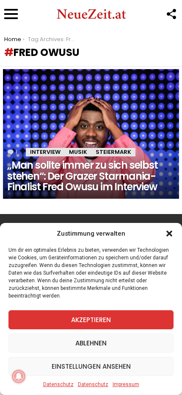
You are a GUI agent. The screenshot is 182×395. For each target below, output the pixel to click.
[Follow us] (171, 14)
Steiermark (113, 152)
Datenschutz (58, 384)
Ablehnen (91, 343)
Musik (78, 152)
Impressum (126, 384)
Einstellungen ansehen (91, 366)
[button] (169, 233)
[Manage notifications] (18, 376)
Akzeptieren (91, 319)
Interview (45, 152)
